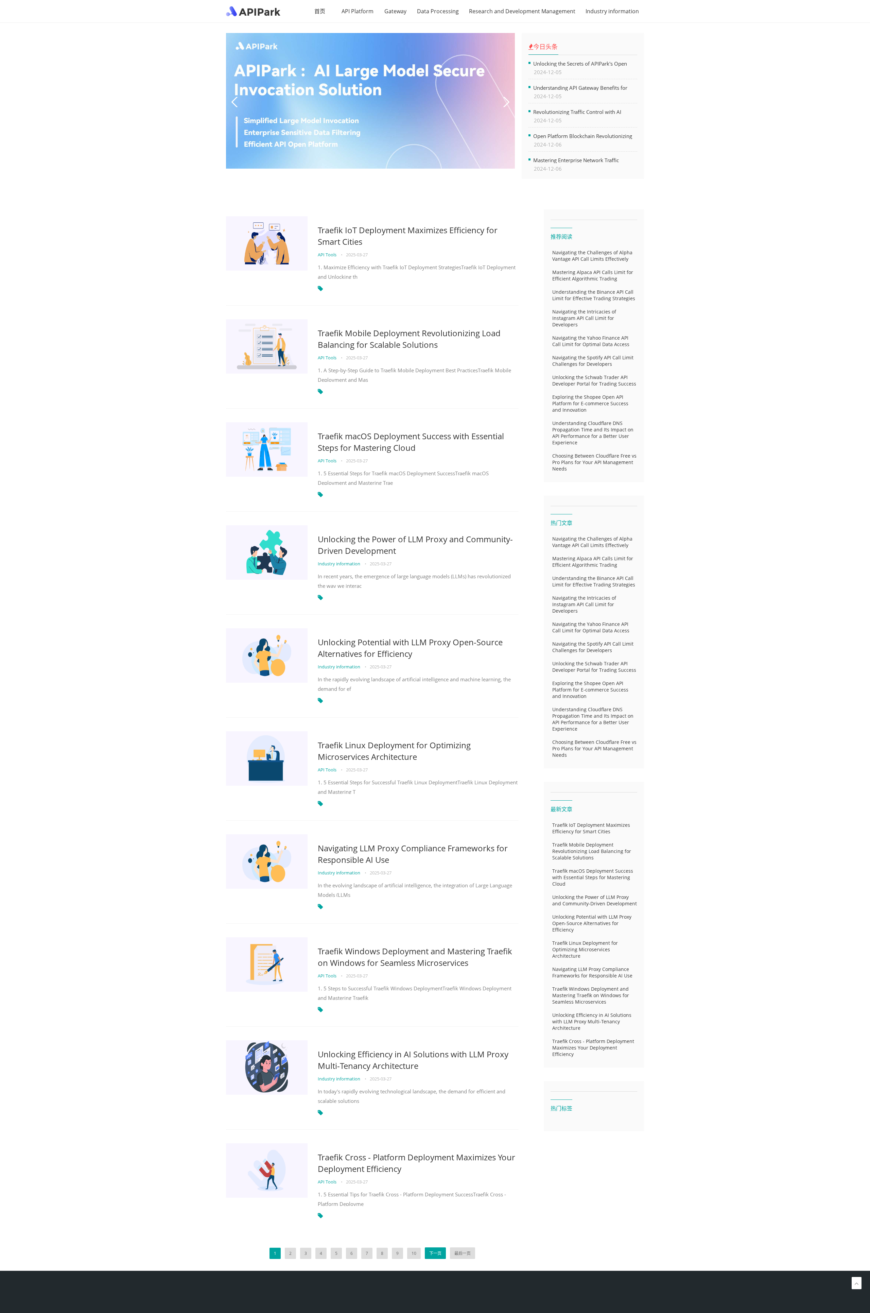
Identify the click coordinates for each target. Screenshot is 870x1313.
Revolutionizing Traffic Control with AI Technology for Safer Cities (577, 111)
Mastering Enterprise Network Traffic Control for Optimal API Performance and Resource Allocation (581, 160)
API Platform (357, 11)
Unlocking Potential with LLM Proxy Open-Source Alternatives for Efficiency (410, 647)
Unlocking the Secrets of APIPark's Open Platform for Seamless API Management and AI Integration (585, 63)
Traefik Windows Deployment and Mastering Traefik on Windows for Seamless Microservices (415, 956)
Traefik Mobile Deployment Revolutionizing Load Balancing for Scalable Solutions (409, 338)
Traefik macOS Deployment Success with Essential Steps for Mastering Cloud (411, 441)
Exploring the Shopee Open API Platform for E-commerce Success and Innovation (590, 403)
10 (414, 1253)
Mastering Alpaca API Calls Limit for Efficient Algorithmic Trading (592, 275)
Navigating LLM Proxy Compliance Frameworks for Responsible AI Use (413, 853)
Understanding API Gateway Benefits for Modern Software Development (580, 87)
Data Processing (438, 11)
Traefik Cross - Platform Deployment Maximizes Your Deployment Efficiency (416, 1163)
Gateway (395, 11)
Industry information (612, 11)
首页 (319, 11)
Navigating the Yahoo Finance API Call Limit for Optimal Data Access (590, 341)
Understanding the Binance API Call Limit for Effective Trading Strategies (593, 295)
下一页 (435, 1253)
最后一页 (462, 1253)
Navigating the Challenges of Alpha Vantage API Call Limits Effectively (592, 255)
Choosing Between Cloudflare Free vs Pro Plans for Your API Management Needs (594, 462)
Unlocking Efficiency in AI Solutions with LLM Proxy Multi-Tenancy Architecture (413, 1059)
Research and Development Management (522, 11)
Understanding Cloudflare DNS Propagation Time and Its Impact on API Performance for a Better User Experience (592, 433)
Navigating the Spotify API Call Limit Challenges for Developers (592, 360)
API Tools (327, 255)
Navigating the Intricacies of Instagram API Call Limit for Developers (584, 318)
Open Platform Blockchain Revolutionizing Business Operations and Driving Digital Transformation (582, 136)
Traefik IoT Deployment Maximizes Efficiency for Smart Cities (408, 235)
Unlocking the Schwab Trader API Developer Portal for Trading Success (594, 380)
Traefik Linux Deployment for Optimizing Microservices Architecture (394, 750)
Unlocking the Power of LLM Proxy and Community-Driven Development (415, 544)
